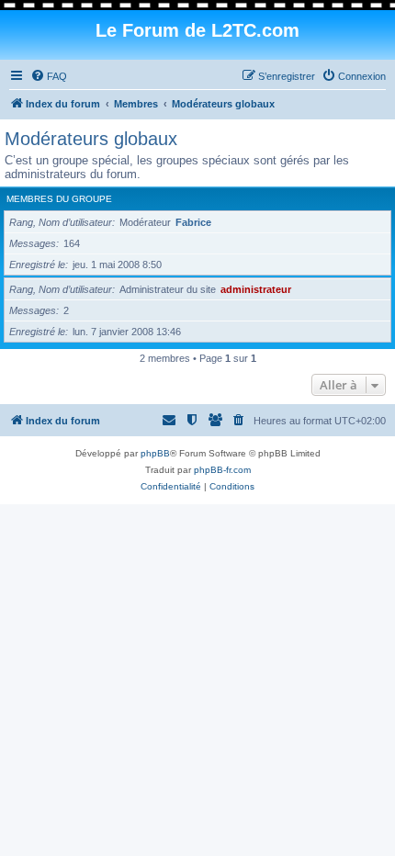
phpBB (155, 453)
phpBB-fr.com (222, 470)
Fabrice (193, 222)
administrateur (255, 289)
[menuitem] (48, 76)
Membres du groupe (59, 199)
